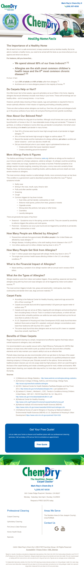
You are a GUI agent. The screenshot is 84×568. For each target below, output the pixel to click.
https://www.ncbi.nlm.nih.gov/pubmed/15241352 (43, 415)
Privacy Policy (41, 549)
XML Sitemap (53, 549)
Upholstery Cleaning (14, 521)
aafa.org (45, 158)
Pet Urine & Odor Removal (17, 527)
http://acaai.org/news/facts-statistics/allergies (32, 383)
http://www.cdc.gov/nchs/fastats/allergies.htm (36, 389)
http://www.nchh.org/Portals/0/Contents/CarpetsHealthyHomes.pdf (40, 402)
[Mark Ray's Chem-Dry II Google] (57, 528)
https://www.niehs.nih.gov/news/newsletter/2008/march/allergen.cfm (40, 407)
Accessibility (30, 549)
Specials (10, 537)
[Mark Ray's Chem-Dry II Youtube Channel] (63, 528)
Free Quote (42, 444)
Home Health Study (14, 532)
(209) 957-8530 (72, 6)
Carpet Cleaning (13, 516)
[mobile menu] (80, 12)
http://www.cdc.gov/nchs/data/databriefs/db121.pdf (34, 396)
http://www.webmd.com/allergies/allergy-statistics (58, 378)
